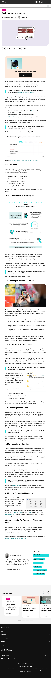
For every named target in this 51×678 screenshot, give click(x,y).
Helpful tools (38, 566)
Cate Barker (24, 17)
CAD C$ (46, 655)
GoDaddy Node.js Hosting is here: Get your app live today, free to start (11, 607)
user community (9, 514)
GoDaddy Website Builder (26, 92)
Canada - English (5, 655)
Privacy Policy (25, 663)
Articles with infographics (37, 555)
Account (3, 641)
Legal (19, 663)
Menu (3, 5)
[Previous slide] (42, 592)
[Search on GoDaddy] (48, 6)
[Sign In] (45, 2)
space (40, 97)
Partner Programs (5, 638)
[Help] (42, 2)
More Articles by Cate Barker (11, 569)
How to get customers (40, 570)
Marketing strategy (39, 573)
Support (3, 631)
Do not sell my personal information (25, 666)
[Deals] (39, 2)
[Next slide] (47, 592)
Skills (43, 601)
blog (32, 110)
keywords (31, 427)
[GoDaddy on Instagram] (5, 659)
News (4, 9)
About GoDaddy (5, 627)
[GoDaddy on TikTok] (9, 659)
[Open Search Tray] (36, 2)
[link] (9, 48)
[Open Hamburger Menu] (2, 2)
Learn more (8, 613)
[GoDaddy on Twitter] (12, 659)
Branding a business (39, 559)
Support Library (17, 512)
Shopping (3, 645)
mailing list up (16, 485)
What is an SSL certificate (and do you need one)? (24, 160)
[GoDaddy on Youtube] (15, 659)
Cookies (31, 663)
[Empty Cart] (48, 2)
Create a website (38, 563)
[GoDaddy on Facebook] (2, 659)
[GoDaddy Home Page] (6, 650)
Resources (3, 634)
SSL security (11, 117)
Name (25, 601)
